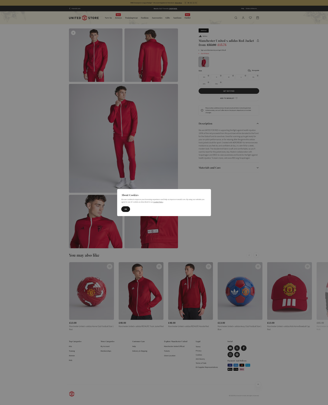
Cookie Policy (158, 202)
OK (125, 209)
